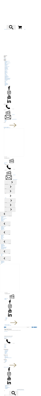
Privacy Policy (5, 127)
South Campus (6, 68)
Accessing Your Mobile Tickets (3, 218)
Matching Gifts (2, 235)
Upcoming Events (6, 356)
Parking (5, 63)
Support (9, 234)
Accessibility (8, 127)
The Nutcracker (6, 351)
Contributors (6, 74)
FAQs (5, 85)
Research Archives (2, 261)
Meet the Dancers (6, 67)
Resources (5, 60)
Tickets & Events (5, 55)
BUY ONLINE (13, 114)
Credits (9, 127)
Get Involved (6, 72)
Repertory (2, 262)
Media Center (6, 83)
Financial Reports (6, 84)
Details (4, 163)
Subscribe (6, 62)
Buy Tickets (6, 299)
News (5, 386)
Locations (2, 220)
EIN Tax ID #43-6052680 (7, 387)
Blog (5, 81)
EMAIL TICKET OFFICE (15, 179)
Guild (5, 73)
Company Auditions (6, 69)
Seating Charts (6, 65)
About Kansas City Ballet (7, 66)
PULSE (5, 353)
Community (6, 202)
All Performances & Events (3, 216)
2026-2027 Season (6, 350)
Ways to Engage (6, 75)
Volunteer (2, 238)
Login (5, 121)
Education (6, 77)
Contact (5, 82)
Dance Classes (2, 248)
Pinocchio (6, 352)
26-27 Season (6, 61)
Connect (4, 59)
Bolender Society (2, 237)
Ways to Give (6, 70)
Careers (2, 229)
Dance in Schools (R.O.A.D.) (7, 79)
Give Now (6, 120)
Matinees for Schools (7, 76)
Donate (5, 346)
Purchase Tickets (5, 162)
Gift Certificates (6, 64)
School (5, 347)
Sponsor (5, 71)
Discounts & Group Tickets (7, 78)
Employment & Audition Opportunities (8, 357)
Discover (5, 56)
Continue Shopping (6, 331)
